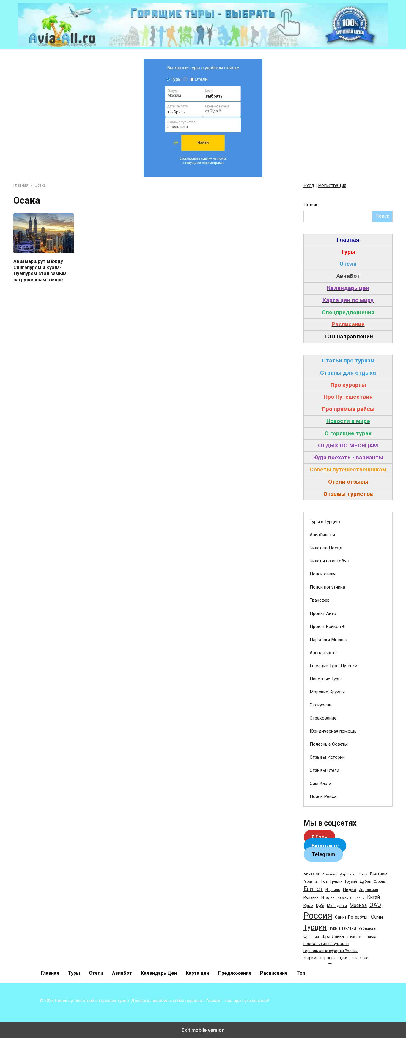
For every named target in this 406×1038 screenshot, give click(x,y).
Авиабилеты (322, 534)
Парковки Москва (328, 639)
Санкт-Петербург (351, 917)
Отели (96, 973)
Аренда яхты (323, 652)
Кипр (360, 898)
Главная (50, 973)
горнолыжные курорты (326, 943)
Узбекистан (367, 928)
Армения (329, 874)
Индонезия (368, 890)
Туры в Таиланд (342, 928)
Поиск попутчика (327, 587)
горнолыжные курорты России (330, 951)
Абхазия (311, 874)
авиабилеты (356, 937)
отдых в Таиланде (352, 958)
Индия (349, 889)
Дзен (319, 837)
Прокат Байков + (327, 626)
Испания (311, 897)
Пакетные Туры (326, 679)
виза (372, 937)
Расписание (274, 973)
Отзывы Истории (327, 757)
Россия (317, 916)
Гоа (324, 881)
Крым (308, 906)
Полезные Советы (329, 744)
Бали (363, 874)
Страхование (323, 718)
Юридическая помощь (333, 731)
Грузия (351, 881)
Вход (308, 185)
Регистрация (332, 185)
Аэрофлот (348, 874)
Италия (328, 897)
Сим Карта (320, 783)
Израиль (332, 890)
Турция (315, 927)
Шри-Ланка (333, 936)
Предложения (234, 973)
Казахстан (345, 898)
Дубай (365, 881)
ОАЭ (375, 905)
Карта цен (197, 973)
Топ (301, 973)
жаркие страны (319, 957)
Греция (336, 881)
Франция (311, 936)
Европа (380, 882)
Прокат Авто (323, 613)
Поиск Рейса (323, 796)
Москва (358, 905)
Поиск (310, 204)
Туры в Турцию (325, 521)
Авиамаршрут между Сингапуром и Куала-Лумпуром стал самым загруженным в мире (40, 270)
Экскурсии (320, 705)
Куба (320, 905)
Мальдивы (337, 905)
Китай (373, 897)
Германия (311, 882)
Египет (313, 889)
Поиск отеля (323, 574)
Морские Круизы (327, 692)
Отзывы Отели (324, 770)
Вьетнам (378, 874)
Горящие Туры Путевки (333, 665)
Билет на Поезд (326, 547)
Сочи (377, 917)
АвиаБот (122, 973)
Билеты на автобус (329, 561)
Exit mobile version (203, 1030)
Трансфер (320, 600)
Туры (74, 973)
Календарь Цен (159, 973)
